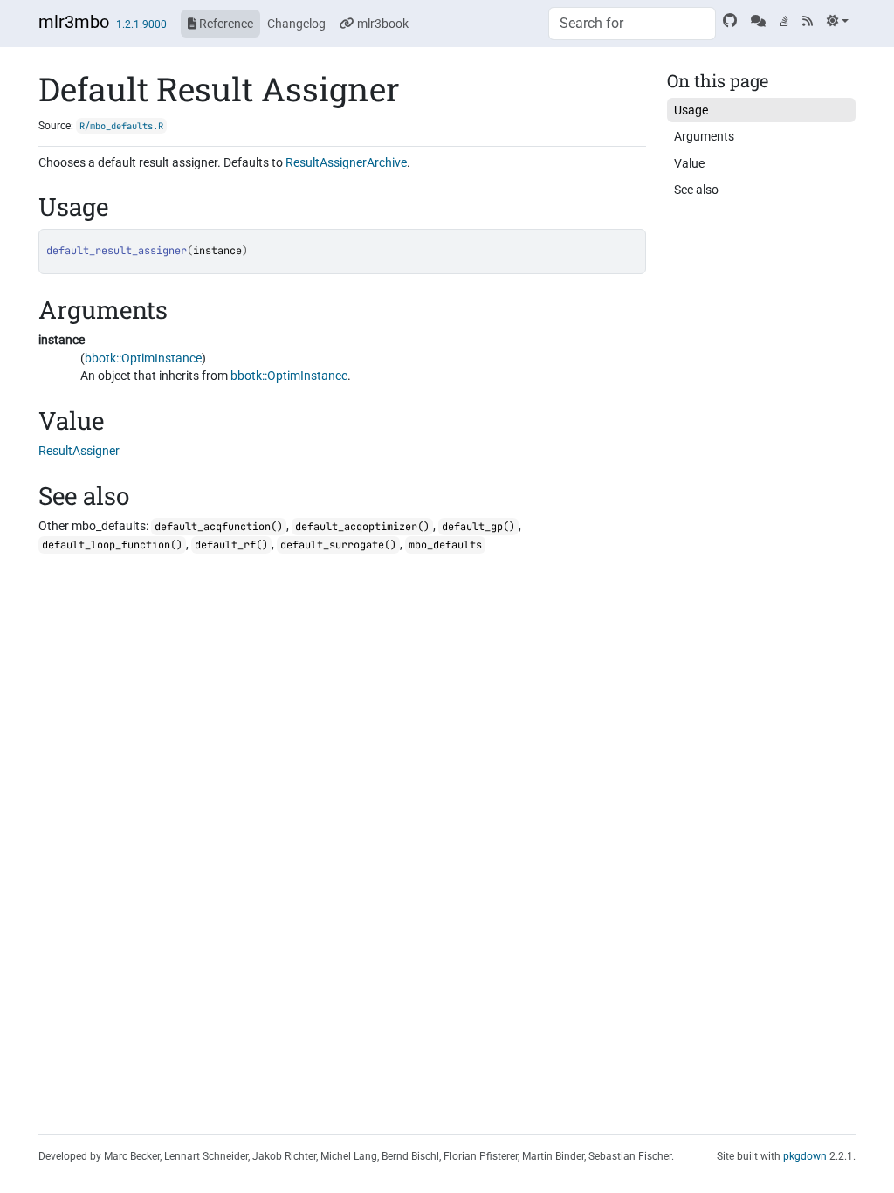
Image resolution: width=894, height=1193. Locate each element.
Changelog (296, 24)
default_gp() (478, 527)
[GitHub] (730, 21)
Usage (691, 110)
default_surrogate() (338, 545)
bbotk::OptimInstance (143, 358)
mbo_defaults (445, 545)
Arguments (704, 136)
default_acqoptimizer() (362, 527)
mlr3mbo (73, 21)
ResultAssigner (79, 451)
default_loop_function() (112, 545)
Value (689, 163)
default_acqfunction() (219, 527)
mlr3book (381, 24)
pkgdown (805, 1156)
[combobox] (632, 23)
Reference (224, 24)
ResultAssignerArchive (346, 162)
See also (696, 190)
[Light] (838, 21)
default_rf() (231, 545)
